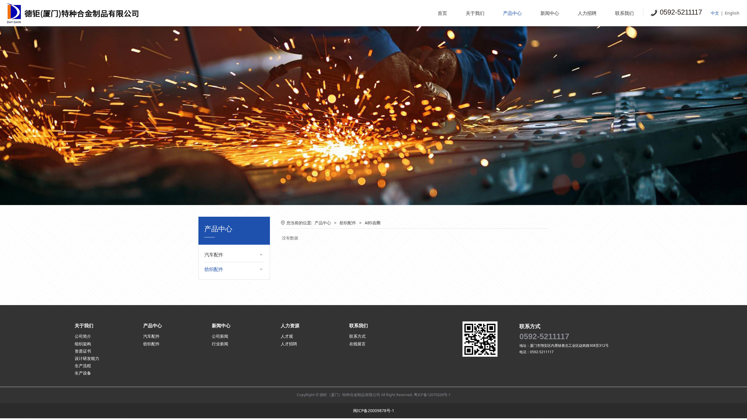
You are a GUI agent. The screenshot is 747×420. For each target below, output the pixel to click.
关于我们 (475, 13)
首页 (442, 13)
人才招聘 (289, 343)
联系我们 (624, 13)
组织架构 (83, 343)
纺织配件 (214, 269)
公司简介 (83, 336)
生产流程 (83, 365)
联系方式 (357, 336)
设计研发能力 (87, 358)
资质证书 (83, 351)
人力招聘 (587, 13)
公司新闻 (220, 336)
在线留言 (357, 343)
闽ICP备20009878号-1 (373, 410)
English (732, 13)
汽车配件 (214, 254)
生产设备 (83, 373)
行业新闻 (220, 343)
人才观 (287, 336)
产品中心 (512, 13)
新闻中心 (549, 13)
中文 (715, 13)
